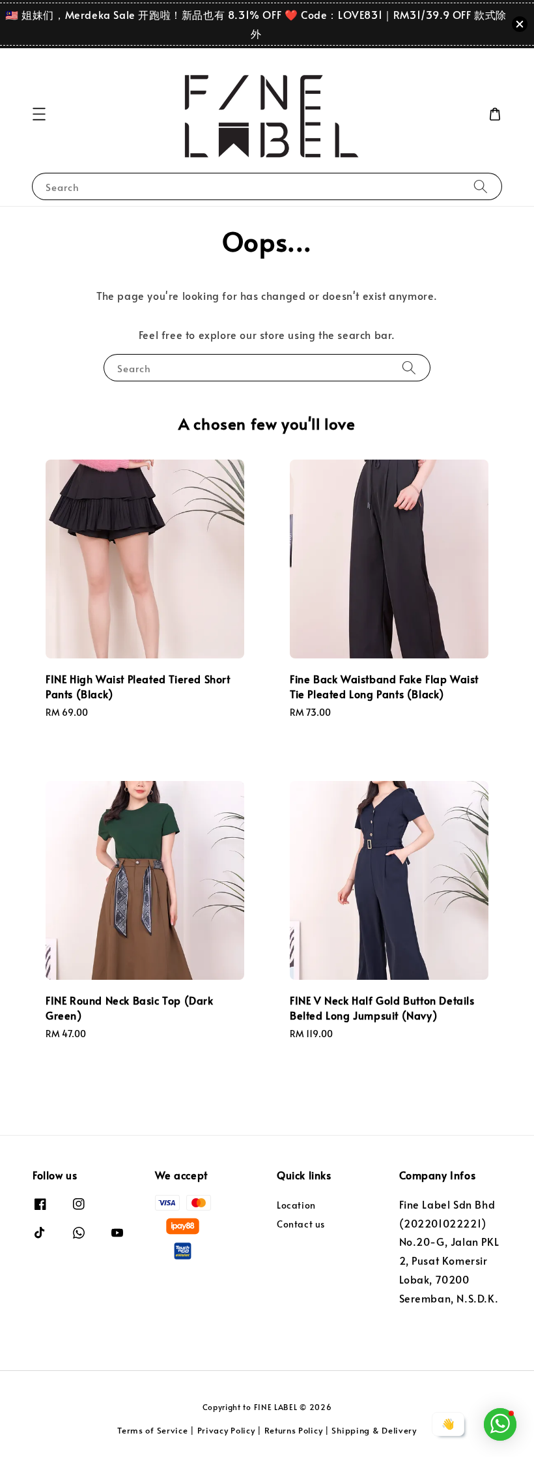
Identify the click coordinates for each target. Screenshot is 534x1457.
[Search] (480, 186)
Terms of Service (152, 1430)
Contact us (301, 1224)
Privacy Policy (226, 1430)
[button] (39, 114)
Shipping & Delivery (373, 1430)
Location (296, 1205)
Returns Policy (293, 1430)
